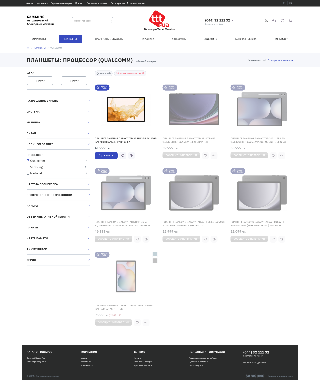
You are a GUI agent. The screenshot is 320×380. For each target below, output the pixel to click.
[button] (126, 109)
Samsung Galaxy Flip (36, 356)
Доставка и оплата (97, 3)
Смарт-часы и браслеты (109, 39)
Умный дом (281, 39)
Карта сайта (86, 363)
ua (290, 3)
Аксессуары (179, 39)
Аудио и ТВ (210, 39)
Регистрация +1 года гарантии (127, 3)
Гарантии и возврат (61, 3)
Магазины (42, 3)
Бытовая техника (245, 39)
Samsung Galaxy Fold (36, 359)
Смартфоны (39, 39)
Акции (29, 3)
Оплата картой (196, 363)
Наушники (148, 39)
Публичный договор (198, 359)
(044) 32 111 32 (217, 20)
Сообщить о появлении (181, 154)
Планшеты (70, 39)
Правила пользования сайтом (202, 356)
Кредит (79, 3)
